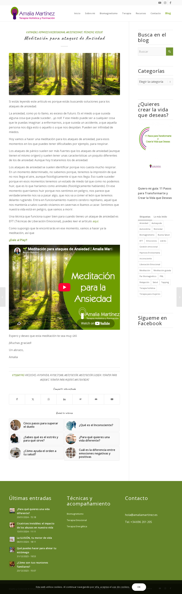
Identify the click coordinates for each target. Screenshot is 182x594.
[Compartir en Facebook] (17, 399)
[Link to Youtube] (159, 2)
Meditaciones (74, 32)
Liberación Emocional (150, 264)
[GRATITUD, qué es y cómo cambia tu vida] (179, 297)
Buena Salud (164, 234)
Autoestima (56, 375)
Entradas (31, 32)
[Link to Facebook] (170, 2)
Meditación (71, 375)
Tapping (165, 282)
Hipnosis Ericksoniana (51, 32)
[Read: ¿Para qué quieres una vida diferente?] (12, 510)
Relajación (144, 282)
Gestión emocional (149, 246)
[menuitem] (77, 13)
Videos (99, 32)
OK (139, 587)
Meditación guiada (90, 375)
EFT (141, 240)
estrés (163, 240)
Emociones (151, 240)
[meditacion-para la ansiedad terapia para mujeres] (64, 74)
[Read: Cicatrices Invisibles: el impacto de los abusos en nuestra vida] (12, 525)
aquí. (96, 221)
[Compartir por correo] (96, 399)
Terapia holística (147, 288)
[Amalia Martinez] (33, 13)
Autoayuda (43, 375)
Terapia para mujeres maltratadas (69, 379)
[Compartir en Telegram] (80, 399)
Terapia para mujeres (150, 294)
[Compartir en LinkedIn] (64, 399)
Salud (155, 282)
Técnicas (88, 32)
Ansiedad (30, 375)
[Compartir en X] (33, 399)
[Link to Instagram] (165, 2)
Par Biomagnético (148, 276)
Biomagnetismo (147, 234)
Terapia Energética (77, 526)
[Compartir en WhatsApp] (49, 399)
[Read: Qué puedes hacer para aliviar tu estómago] (12, 550)
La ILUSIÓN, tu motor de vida (34, 537)
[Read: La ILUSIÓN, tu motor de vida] (12, 539)
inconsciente (146, 258)
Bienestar (158, 229)
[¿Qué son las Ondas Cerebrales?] (3, 297)
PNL (162, 276)
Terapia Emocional (77, 520)
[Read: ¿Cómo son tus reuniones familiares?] (12, 564)
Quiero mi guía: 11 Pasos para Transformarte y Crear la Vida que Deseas (155, 193)
